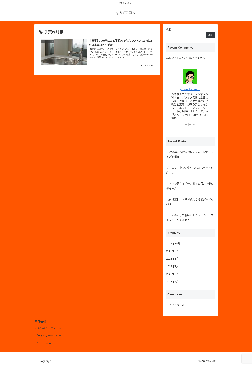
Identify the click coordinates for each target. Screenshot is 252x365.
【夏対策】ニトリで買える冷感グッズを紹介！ (190, 202)
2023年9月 (172, 251)
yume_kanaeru (190, 89)
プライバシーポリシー (48, 335)
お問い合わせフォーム (48, 328)
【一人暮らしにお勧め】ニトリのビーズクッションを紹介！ (190, 217)
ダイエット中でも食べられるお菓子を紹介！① (190, 170)
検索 (168, 29)
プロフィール (43, 343)
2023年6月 (172, 273)
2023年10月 (173, 243)
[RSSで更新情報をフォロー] (194, 124)
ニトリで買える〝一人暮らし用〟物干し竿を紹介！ (190, 186)
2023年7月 (172, 266)
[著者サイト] (186, 124)
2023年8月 (172, 258)
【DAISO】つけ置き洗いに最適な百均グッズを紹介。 (190, 154)
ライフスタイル (175, 305)
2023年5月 (172, 281)
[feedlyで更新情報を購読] (190, 124)
